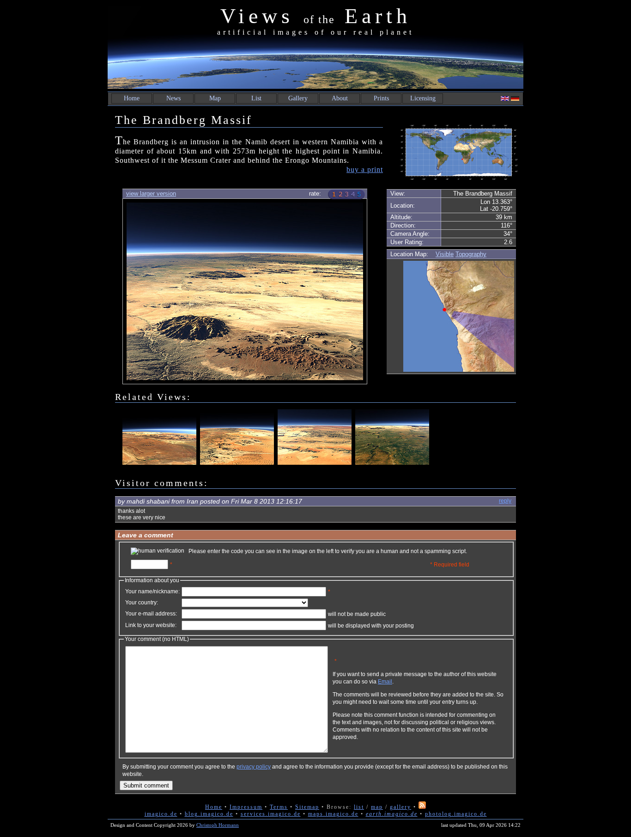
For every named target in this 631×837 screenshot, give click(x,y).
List (256, 98)
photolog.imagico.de (456, 814)
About (340, 98)
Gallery (298, 98)
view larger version (151, 193)
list (359, 807)
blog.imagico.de (209, 814)
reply (505, 501)
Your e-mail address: (151, 613)
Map (215, 98)
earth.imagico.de (392, 814)
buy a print (364, 169)
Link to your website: (150, 625)
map (377, 807)
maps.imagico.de (333, 814)
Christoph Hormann (217, 825)
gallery (400, 807)
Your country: (141, 602)
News (173, 98)
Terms (279, 807)
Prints (381, 98)
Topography (470, 254)
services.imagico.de (271, 814)
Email (385, 681)
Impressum (246, 807)
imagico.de (161, 814)
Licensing (423, 98)
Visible (445, 254)
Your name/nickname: (152, 591)
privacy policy (254, 766)
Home (132, 98)
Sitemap (307, 807)
